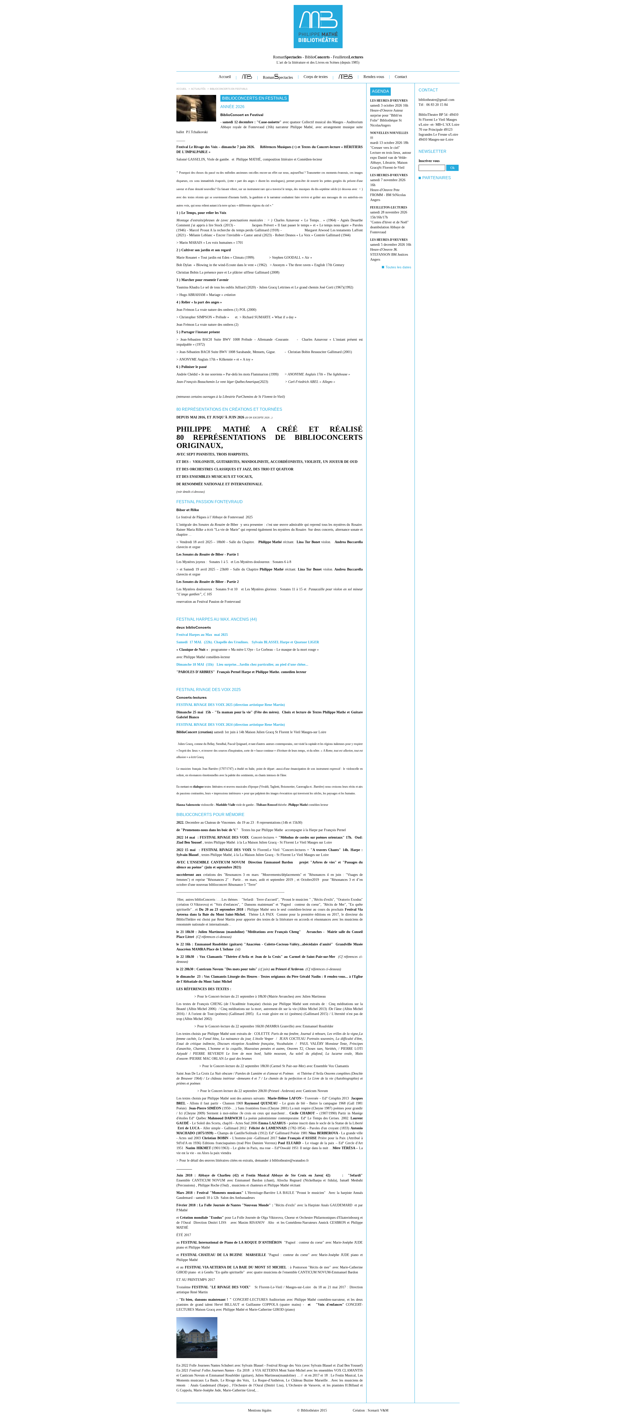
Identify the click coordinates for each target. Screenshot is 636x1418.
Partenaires (436, 178)
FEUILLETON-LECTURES (388, 207)
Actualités (198, 89)
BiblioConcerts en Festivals (228, 89)
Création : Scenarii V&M (370, 1410)
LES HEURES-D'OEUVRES (389, 100)
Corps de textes (316, 77)
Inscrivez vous (429, 161)
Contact (401, 77)
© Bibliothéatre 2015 (312, 1410)
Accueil (225, 77)
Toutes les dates (398, 267)
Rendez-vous (373, 77)
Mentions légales (259, 1410)
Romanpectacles (278, 77)
